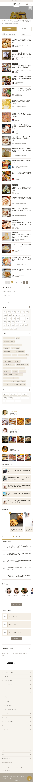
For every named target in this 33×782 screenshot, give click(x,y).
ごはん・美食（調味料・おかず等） (9, 709)
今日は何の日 (13, 394)
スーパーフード (10, 401)
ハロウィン (4, 688)
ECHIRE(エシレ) (7, 368)
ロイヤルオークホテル (23, 354)
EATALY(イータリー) (8, 378)
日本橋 (21, 325)
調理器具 (3, 725)
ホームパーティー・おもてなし (9, 299)
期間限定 (10, 397)
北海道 (5, 315)
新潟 (10, 315)
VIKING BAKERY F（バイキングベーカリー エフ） (15, 358)
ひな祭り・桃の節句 (6, 701)
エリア (4, 307)
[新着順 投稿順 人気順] (26, 34)
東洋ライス (10, 361)
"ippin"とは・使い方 (6, 770)
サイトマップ (4, 778)
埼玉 (12, 328)
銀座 (9, 311)
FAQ (9, 778)
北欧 (5, 397)
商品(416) (24, 28)
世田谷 (18, 311)
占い (3, 742)
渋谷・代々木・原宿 (17, 315)
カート (27, 3)
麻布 (16, 328)
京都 (13, 321)
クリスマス (4, 692)
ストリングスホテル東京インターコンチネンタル (14, 384)
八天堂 (23, 381)
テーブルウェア (5, 729)
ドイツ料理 (18, 401)
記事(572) (9, 28)
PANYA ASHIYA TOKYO (9, 351)
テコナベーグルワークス (18, 368)
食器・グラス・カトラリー (7, 721)
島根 (26, 325)
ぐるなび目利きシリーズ (14, 776)
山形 (28, 318)
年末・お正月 (4, 697)
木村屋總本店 (7, 348)
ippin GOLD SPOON (6, 758)
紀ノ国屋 (14, 354)
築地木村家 (15, 371)
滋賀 (18, 318)
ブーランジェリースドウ (9, 338)
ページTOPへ (16, 659)
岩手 (9, 325)
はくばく (17, 378)
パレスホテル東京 (15, 348)
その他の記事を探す (8, 648)
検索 (30, 3)
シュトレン (6, 394)
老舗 (19, 394)
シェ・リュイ (22, 371)
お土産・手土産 (6, 295)
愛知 (5, 321)
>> (27, 282)
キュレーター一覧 (5, 767)
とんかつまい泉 (7, 354)
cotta (5, 361)
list (14, 663)
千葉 (24, 315)
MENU (2, 3)
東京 (5, 311)
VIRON (10, 374)
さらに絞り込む (7, 287)
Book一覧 (18, 767)
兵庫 (14, 318)
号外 (3, 754)
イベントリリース (5, 750)
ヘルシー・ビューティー (8, 302)
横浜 (17, 325)
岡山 (25, 321)
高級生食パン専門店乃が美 (22, 364)
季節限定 (24, 394)
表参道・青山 (19, 321)
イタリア (23, 318)
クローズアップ (5, 738)
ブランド (5, 333)
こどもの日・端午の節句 (7, 705)
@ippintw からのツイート (7, 762)
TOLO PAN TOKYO (20, 351)
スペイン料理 (16, 397)
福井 (5, 325)
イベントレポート (5, 734)
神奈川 (13, 311)
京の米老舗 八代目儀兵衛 (9, 341)
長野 (9, 321)
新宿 (13, 325)
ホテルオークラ (7, 371)
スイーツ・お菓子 (5, 713)
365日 (17, 338)
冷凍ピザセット (25, 397)
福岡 (27, 311)
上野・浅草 (6, 328)
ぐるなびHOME (5, 776)
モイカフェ (17, 361)
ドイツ (9, 318)
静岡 (5, 318)
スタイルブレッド (18, 374)
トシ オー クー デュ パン (9, 364)
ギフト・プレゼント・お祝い (9, 291)
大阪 (23, 311)
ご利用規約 (22, 776)
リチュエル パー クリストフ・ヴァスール (13, 344)
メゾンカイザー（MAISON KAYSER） (12, 381)
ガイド (3, 746)
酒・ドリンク (4, 717)
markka (5, 374)
